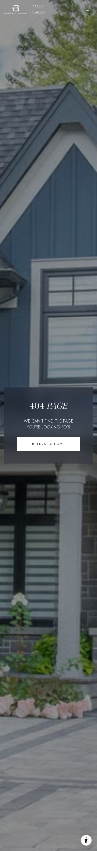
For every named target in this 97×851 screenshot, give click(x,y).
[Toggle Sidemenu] (87, 9)
